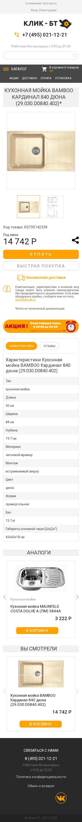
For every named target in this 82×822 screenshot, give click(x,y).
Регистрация (47, 10)
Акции (13, 78)
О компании (33, 3)
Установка (63, 78)
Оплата (46, 78)
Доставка (29, 78)
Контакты (50, 3)
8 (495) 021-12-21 (41, 758)
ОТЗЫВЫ (49, 346)
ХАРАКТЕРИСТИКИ (21, 346)
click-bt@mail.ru (25, 299)
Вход (34, 10)
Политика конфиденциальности (41, 777)
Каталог (19, 69)
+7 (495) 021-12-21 (44, 35)
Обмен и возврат (41, 786)
